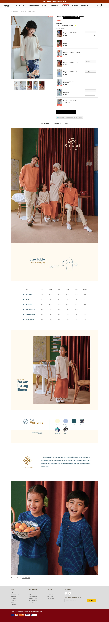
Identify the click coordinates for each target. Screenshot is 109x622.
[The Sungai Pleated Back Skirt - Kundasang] (59, 92)
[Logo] (8, 5)
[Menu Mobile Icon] (105, 6)
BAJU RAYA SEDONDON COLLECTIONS (54, 1)
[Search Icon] (93, 5)
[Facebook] (66, 593)
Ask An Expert (26, 577)
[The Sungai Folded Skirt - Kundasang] (59, 82)
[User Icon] (97, 6)
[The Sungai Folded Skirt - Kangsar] (59, 53)
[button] (58, 20)
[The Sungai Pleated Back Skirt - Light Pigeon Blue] (59, 102)
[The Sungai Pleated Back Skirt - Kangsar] (59, 43)
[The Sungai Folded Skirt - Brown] (59, 63)
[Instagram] (69, 593)
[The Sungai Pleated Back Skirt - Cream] (59, 33)
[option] (32, 47)
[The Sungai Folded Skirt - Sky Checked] (59, 73)
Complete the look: (60, 28)
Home (12, 11)
